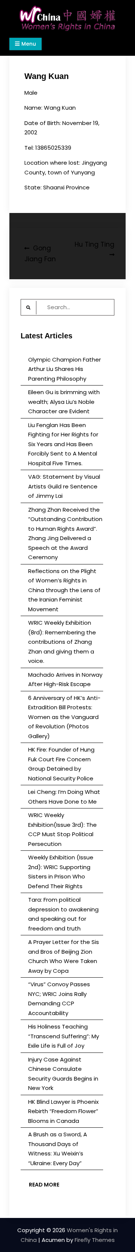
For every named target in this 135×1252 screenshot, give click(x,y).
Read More (44, 1184)
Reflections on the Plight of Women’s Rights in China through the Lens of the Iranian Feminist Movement (64, 590)
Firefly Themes (95, 1240)
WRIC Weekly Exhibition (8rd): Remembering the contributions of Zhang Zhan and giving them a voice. (62, 642)
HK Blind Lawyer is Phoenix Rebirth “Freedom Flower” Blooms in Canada (63, 1111)
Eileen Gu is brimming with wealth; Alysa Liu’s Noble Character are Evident (64, 401)
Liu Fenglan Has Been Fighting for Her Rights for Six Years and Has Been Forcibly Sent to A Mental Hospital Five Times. (63, 444)
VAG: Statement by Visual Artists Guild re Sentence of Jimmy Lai (64, 486)
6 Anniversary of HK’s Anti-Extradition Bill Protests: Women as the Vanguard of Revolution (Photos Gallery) (64, 717)
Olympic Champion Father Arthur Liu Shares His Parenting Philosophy (64, 369)
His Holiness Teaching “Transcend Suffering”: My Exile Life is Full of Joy (63, 1036)
